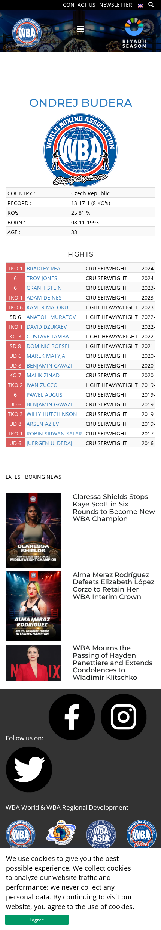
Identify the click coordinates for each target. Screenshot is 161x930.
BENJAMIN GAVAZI (49, 365)
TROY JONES (42, 278)
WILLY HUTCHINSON (52, 414)
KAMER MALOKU (47, 307)
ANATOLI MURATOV (51, 316)
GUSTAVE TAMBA (48, 336)
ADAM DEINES (44, 297)
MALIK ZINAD (43, 375)
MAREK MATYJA (46, 355)
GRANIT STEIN (44, 287)
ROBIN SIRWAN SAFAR (54, 433)
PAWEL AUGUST (46, 394)
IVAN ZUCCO (42, 384)
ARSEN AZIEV (43, 423)
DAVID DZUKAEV (47, 326)
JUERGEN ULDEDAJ (49, 443)
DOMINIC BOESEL (48, 346)
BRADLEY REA (43, 268)
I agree (37, 920)
